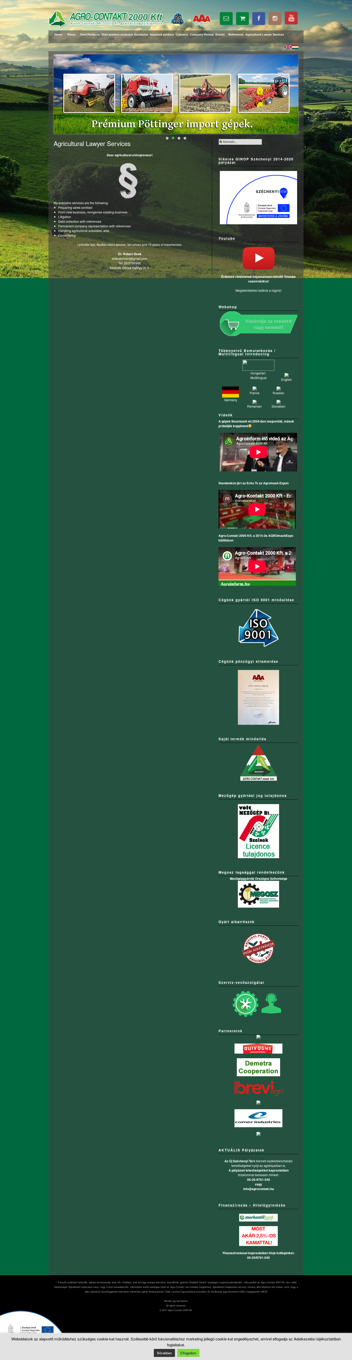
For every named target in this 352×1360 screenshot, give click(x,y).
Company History (202, 34)
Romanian (254, 406)
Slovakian (279, 406)
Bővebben (164, 1352)
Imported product (162, 34)
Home (58, 34)
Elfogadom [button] (188, 1352)
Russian (278, 393)
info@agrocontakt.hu (258, 1188)
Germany (230, 400)
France (254, 393)
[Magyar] (295, 48)
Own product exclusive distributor (125, 34)
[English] (288, 48)
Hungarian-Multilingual (258, 375)
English (286, 379)
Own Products (90, 34)
